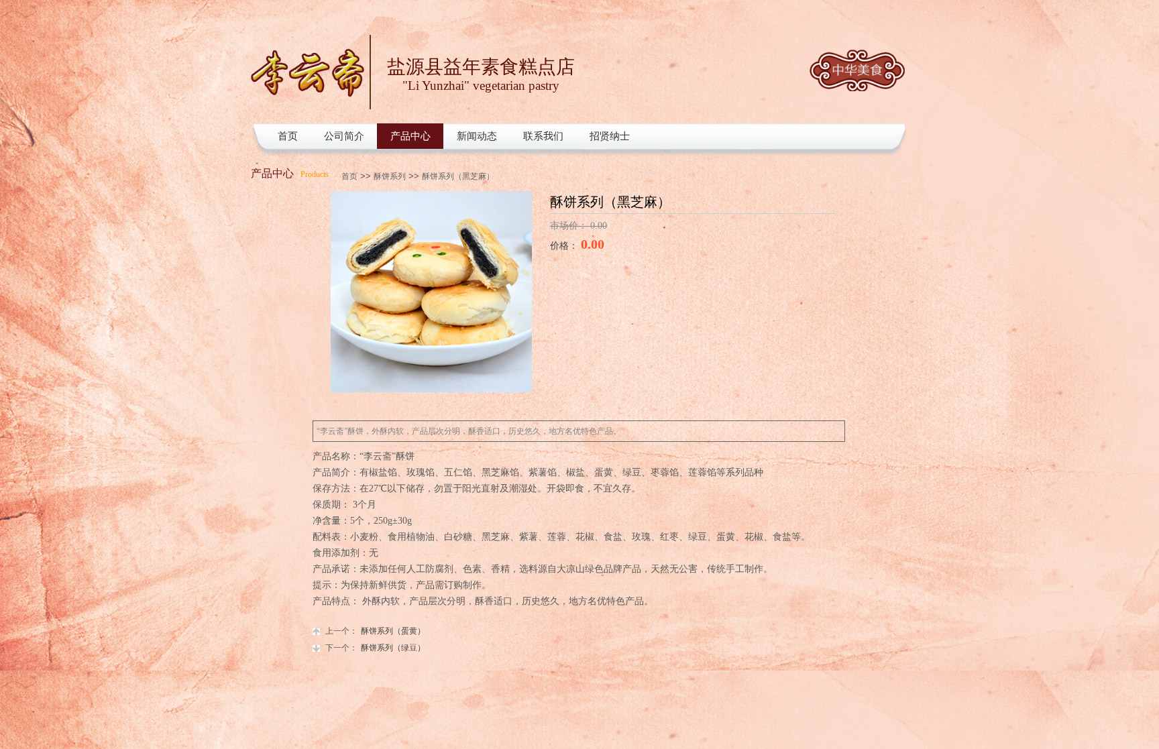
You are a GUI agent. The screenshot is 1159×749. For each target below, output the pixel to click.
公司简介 (344, 136)
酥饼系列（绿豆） (375, 647)
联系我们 (543, 136)
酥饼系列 (390, 176)
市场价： (570, 226)
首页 (288, 136)
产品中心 (410, 136)
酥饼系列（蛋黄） (375, 631)
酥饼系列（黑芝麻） (458, 176)
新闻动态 (477, 136)
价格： (565, 246)
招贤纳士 (610, 136)
